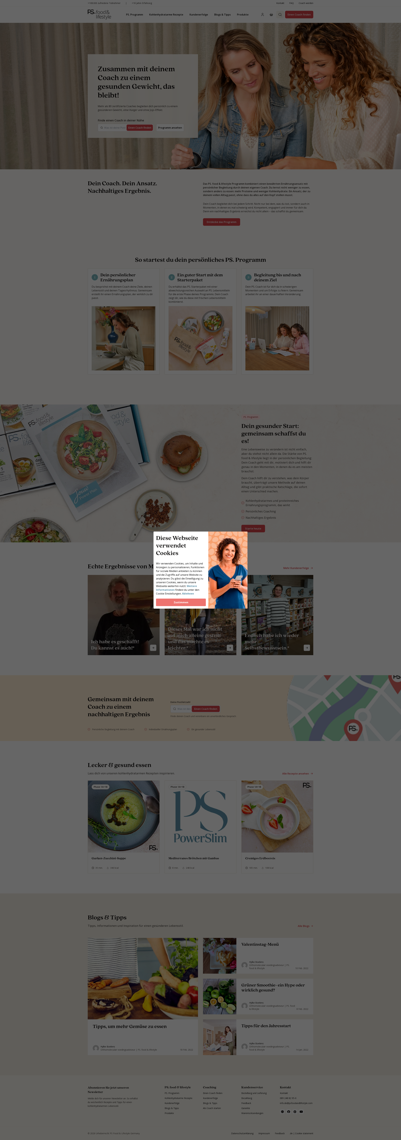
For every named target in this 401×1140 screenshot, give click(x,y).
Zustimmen (181, 602)
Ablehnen (188, 593)
